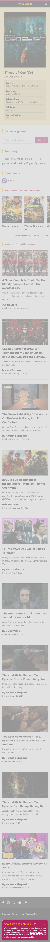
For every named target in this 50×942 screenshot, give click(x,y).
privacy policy (36, 933)
